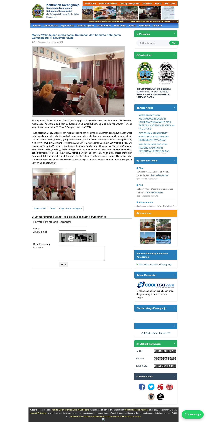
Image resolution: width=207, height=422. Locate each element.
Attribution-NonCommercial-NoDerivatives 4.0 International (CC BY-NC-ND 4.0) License (105, 416)
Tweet (52, 208)
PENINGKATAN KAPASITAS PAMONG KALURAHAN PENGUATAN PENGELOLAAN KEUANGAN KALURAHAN (154, 149)
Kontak (158, 3)
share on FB (40, 208)
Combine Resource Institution (136, 410)
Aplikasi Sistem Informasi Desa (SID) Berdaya (70, 410)
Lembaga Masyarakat (130, 3)
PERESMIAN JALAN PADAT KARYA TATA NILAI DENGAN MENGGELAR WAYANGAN (154, 136)
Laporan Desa (67, 25)
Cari (174, 43)
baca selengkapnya (159, 175)
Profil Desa (90, 3)
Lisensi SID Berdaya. (38, 413)
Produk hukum (104, 25)
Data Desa (147, 3)
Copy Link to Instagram (70, 208)
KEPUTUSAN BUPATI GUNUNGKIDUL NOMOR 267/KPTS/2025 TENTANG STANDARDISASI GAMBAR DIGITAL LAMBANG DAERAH (154, 93)
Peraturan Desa (51, 25)
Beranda (37, 25)
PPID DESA (170, 3)
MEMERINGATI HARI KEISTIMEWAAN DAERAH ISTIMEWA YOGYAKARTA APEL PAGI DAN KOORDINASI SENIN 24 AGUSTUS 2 (156, 122)
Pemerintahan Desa (108, 3)
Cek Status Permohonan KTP (155, 333)
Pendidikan (144, 25)
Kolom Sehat (120, 25)
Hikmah (132, 25)
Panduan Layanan (85, 25)
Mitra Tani (157, 25)
